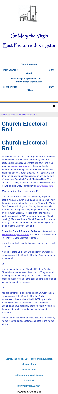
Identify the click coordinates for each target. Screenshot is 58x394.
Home (4, 114)
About (12, 114)
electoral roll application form (15, 234)
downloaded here (45, 186)
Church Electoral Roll (27, 114)
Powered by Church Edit (29, 392)
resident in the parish (20, 166)
